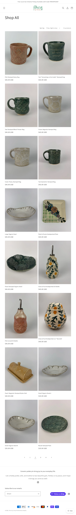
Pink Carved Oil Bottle (11, 341)
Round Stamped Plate (44, 445)
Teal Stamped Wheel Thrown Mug (14, 129)
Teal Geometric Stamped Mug (47, 182)
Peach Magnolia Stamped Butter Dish (16, 393)
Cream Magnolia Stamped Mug (47, 129)
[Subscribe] (38, 493)
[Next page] (51, 457)
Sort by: (42, 28)
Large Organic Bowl (11, 234)
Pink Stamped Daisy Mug (12, 77)
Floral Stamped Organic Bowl (13, 286)
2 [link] (35, 457)
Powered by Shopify (21, 510)
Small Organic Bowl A (44, 393)
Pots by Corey (12, 510)
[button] (4, 8)
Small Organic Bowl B (11, 445)
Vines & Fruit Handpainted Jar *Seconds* (50, 339)
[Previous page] (24, 457)
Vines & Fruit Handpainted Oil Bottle (49, 286)
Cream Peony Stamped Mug (13, 182)
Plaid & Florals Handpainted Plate (48, 234)
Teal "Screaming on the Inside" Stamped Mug (51, 77)
